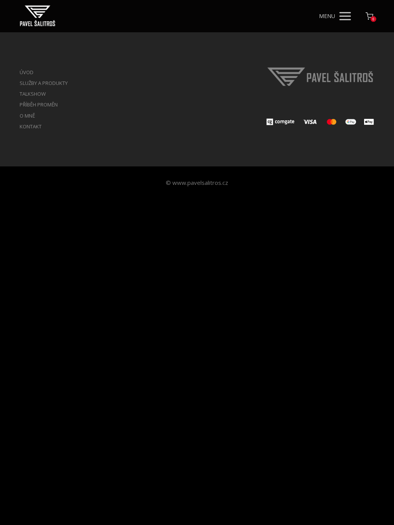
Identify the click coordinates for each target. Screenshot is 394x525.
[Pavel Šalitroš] (37, 16)
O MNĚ (27, 115)
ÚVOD (26, 72)
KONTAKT (31, 126)
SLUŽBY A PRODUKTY (44, 83)
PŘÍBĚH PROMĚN (39, 104)
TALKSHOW (33, 93)
